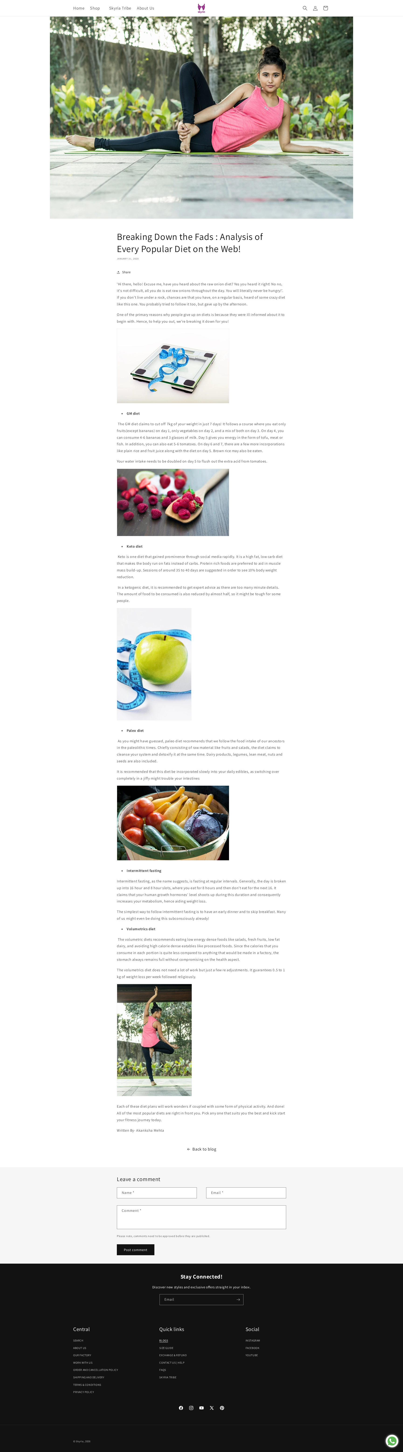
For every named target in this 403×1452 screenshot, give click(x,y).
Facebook (253, 1348)
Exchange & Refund (173, 1355)
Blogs (163, 1340)
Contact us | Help (171, 1362)
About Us (79, 1348)
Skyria (79, 1441)
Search (78, 1340)
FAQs (162, 1370)
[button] (96, 8)
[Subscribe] (238, 1299)
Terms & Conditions (87, 1384)
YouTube (252, 1355)
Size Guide (166, 1348)
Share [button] (126, 272)
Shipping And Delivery (88, 1377)
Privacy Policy (83, 1392)
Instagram (253, 1340)
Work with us (82, 1362)
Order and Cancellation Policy (95, 1370)
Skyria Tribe (167, 1377)
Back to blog (204, 1149)
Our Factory (82, 1355)
